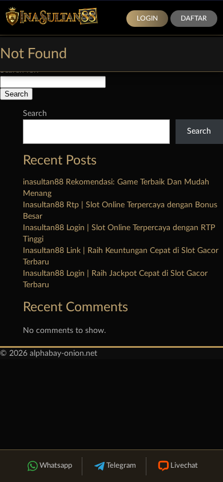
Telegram (121, 465)
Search (35, 114)
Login (147, 18)
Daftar (194, 18)
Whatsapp (55, 465)
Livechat (184, 465)
